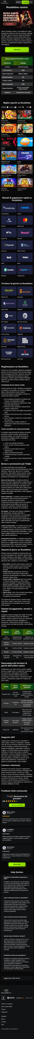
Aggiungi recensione (17, 805)
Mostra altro (17, 864)
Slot (28, 107)
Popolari (4, 107)
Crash (19, 107)
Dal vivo (12, 107)
